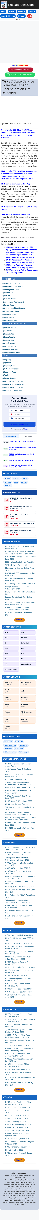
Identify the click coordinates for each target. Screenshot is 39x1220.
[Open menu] (12, 11)
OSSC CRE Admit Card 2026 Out (18, 868)
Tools (6, 375)
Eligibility (7, 360)
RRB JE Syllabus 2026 (14, 1150)
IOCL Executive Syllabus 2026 (17, 1139)
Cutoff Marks (9, 343)
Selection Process (11, 369)
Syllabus (7, 363)
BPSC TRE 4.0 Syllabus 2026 (17, 1115)
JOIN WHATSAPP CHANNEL (22, 75)
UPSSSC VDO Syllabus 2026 (16, 1128)
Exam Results (9, 337)
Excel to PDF (19, 742)
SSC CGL (7, 478)
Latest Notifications (8, 16)
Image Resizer (10, 378)
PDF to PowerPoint (10, 752)
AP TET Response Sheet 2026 (17, 1069)
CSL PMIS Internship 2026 (15, 780)
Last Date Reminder (12, 352)
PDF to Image (23, 752)
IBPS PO (25, 478)
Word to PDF (8, 742)
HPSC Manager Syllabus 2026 (17, 1147)
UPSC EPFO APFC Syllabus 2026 (18, 1107)
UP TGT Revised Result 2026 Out (18, 992)
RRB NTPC (7, 485)
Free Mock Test (10, 321)
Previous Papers (11, 372)
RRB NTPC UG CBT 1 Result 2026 (18, 943)
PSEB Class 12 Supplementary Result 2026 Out (21, 455)
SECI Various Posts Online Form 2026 (20, 788)
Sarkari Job (9, 296)
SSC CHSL (16, 478)
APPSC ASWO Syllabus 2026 (17, 1122)
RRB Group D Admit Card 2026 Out (19, 887)
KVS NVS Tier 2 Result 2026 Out (18, 975)
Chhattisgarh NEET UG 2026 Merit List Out (23, 442)
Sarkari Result (10, 328)
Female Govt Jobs (11, 311)
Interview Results (11, 349)
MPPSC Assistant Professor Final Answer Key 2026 (20, 466)
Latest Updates (11, 436)
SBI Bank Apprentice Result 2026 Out (20, 967)
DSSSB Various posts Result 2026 (18, 989)
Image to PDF (23, 745)
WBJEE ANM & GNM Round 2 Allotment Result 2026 (22, 448)
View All (19, 620)
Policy (13, 1173)
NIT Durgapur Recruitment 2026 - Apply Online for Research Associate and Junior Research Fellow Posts (21, 249)
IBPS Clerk (7, 482)
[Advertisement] (19, 41)
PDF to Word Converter (13, 381)
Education (21, 16)
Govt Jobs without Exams (14, 308)
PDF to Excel (19, 748)
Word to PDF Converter (13, 387)
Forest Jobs (9, 305)
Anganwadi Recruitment (14, 302)
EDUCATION (9, 317)
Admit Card (9, 331)
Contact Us (22, 1173)
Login (30, 16)
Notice (21, 176)
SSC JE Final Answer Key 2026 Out (19, 1045)
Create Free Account (19, 424)
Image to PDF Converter (14, 384)
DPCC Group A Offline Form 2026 (18, 801)
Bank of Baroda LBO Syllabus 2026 (19, 1125)
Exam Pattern (9, 366)
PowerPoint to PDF (10, 745)
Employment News (11, 290)
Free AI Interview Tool (13, 391)
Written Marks (10, 346)
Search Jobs (9, 293)
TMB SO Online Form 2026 (16, 565)
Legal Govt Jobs (10, 314)
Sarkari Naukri (10, 299)
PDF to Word (8, 748)
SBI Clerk (24, 482)
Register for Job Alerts (13, 287)
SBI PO (16, 482)
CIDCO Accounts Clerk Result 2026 (21, 460)
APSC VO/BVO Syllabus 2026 (17, 1131)
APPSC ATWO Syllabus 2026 (16, 1119)
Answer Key (9, 340)
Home (3, 11)
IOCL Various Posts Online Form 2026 (20, 562)
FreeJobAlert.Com (21, 4)
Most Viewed (28, 436)
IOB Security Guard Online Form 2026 (20, 584)
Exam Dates (9, 334)
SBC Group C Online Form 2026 (18, 804)
